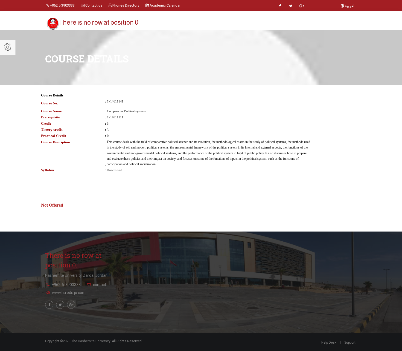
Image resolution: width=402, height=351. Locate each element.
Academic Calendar (164, 5)
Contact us (93, 5)
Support (350, 342)
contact (99, 284)
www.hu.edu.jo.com (69, 292)
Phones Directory (125, 5)
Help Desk (328, 342)
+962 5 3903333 (62, 5)
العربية (350, 6)
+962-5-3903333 (66, 284)
